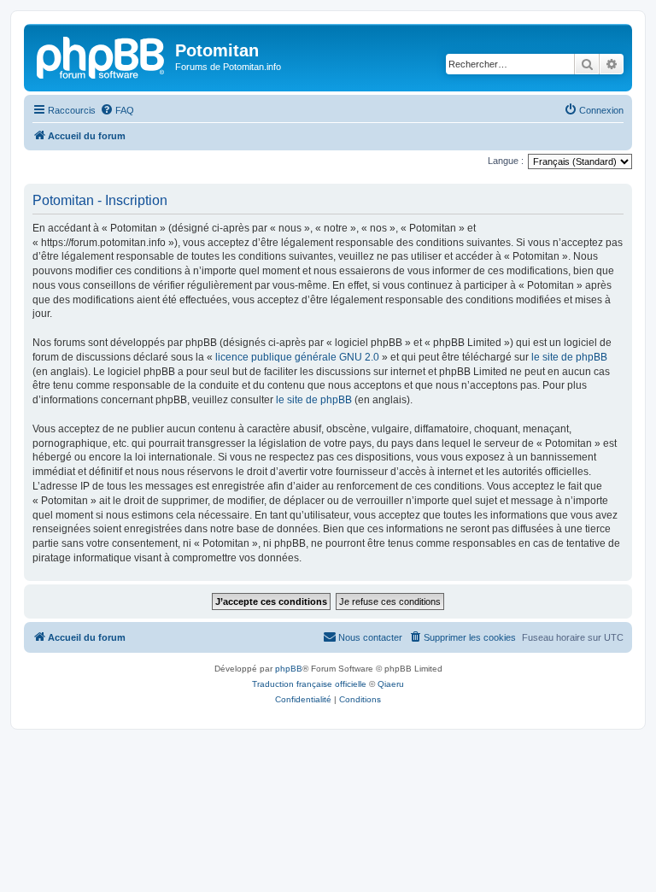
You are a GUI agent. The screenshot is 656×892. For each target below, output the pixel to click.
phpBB (288, 668)
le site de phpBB (569, 357)
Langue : (506, 161)
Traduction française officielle (309, 684)
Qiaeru (391, 684)
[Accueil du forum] (101, 55)
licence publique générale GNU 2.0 (297, 357)
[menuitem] (117, 110)
